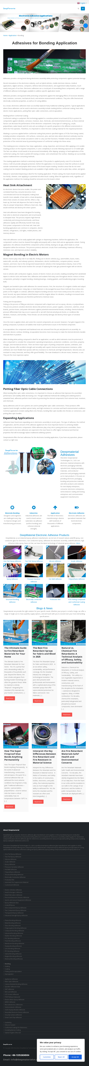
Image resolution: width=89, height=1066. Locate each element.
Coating (7, 969)
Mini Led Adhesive (11, 992)
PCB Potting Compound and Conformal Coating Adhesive (76, 602)
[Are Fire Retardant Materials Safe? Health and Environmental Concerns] (73, 735)
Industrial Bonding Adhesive (14, 933)
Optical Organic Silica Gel (13, 1033)
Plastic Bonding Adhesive (13, 920)
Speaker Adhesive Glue (12, 987)
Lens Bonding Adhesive (12, 948)
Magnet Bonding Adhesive (13, 956)
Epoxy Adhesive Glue (12, 903)
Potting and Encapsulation (13, 971)
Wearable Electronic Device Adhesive (17, 1012)
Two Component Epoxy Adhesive (15, 910)
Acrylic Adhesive (76, 561)
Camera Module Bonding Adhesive (16, 984)
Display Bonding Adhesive (13, 946)
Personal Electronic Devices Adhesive (17, 897)
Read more (9, 698)
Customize (47, 1057)
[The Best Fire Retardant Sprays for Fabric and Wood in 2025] (44, 632)
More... (78, 543)
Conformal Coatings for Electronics (16, 1027)
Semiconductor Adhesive (13, 1007)
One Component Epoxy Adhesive (15, 908)
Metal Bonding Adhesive (13, 923)
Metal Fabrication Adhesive (13, 895)
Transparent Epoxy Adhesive (14, 913)
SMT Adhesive (9, 989)
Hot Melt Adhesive (55, 579)
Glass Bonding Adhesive (13, 925)
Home (5, 35)
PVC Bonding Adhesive (12, 938)
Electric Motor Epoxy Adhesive (14, 999)
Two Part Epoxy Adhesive (34, 561)
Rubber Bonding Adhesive (13, 936)
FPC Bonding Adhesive (12, 951)
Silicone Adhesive (55, 561)
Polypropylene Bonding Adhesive (15, 928)
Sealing (7, 966)
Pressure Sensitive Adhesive (14, 867)
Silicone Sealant (10, 1025)
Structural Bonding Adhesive (14, 875)
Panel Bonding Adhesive (13, 941)
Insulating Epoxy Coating (13, 1030)
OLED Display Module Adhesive (15, 1010)
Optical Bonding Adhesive (13, 954)
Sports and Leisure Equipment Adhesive (18, 900)
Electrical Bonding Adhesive (14, 959)
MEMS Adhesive (10, 1002)
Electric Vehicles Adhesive (13, 890)
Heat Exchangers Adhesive (13, 892)
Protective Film (55, 599)
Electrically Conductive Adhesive (15, 877)
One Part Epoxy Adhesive (12, 561)
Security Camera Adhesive (13, 1015)
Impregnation (9, 974)
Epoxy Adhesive (12, 579)
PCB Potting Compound (12, 997)
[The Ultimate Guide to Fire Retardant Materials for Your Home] (16, 632)
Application (13, 35)
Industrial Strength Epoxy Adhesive (16, 915)
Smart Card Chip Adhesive (13, 1017)
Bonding (8, 964)
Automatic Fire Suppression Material (16, 882)
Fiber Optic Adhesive (11, 981)
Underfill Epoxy (10, 905)
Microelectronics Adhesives (14, 1005)
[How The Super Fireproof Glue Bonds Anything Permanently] (16, 735)
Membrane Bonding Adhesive (14, 943)
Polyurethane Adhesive (77, 579)
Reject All (61, 1057)
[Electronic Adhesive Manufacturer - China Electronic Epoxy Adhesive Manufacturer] (9, 8)
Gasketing (8, 1022)
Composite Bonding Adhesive (14, 931)
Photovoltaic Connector (31, 1050)
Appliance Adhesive (11, 979)
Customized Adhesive (12, 885)
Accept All (75, 1057)
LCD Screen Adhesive (12, 994)
